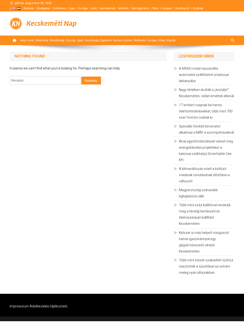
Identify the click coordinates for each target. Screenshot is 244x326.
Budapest (43, 8)
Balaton (29, 8)
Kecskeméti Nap (51, 23)
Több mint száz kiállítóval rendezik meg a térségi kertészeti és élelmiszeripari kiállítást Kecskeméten (205, 214)
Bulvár (128, 40)
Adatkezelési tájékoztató (48, 306)
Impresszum (19, 306)
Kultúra (117, 40)
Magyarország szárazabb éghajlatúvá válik (198, 193)
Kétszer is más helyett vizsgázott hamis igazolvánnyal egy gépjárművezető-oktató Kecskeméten (204, 242)
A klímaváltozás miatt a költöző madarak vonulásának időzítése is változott (204, 175)
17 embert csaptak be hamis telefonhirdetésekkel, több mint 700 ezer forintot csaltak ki (206, 111)
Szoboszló (182, 8)
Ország (71, 40)
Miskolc (124, 8)
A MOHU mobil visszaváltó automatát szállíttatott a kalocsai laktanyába (204, 75)
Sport (80, 40)
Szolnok (198, 8)
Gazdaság (92, 40)
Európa (83, 8)
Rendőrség (57, 40)
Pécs (155, 8)
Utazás (171, 40)
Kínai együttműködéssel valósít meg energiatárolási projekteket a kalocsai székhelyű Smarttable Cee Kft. (206, 150)
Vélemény (41, 40)
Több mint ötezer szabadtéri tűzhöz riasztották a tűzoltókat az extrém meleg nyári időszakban (206, 266)
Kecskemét (107, 8)
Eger (72, 8)
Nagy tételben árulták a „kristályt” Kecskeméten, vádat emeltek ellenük (206, 93)
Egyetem (106, 40)
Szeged (167, 8)
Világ (161, 40)
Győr (94, 8)
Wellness (140, 40)
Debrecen (59, 8)
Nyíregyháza (140, 8)
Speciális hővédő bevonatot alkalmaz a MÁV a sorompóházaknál (206, 129)
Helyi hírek (27, 40)
